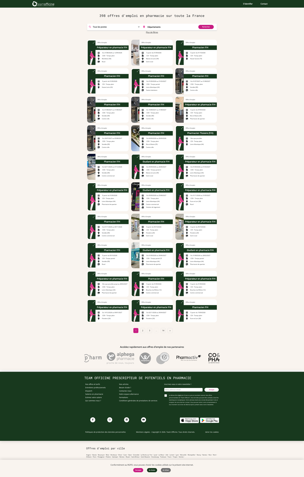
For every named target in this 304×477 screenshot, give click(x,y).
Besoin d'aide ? (125, 387)
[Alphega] (114, 358)
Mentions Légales (143, 432)
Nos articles (123, 384)
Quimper (115, 457)
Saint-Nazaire (145, 457)
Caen (125, 455)
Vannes (181, 457)
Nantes (204, 455)
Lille (167, 455)
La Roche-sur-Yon (146, 455)
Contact (264, 3)
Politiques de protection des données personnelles (105, 432)
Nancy (199, 455)
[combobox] (168, 26)
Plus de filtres (152, 32)
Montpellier (191, 455)
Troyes (175, 457)
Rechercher (206, 27)
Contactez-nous (125, 391)
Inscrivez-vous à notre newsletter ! (178, 384)
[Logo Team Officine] (46, 4)
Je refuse (166, 470)
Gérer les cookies (212, 432)
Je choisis (152, 470)
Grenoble (136, 455)
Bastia (94, 455)
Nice (210, 455)
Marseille (183, 455)
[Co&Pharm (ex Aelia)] (211, 358)
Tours (169, 457)
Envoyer (211, 390)
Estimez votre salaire (93, 397)
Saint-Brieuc (135, 457)
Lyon (177, 455)
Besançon (101, 455)
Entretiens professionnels (95, 387)
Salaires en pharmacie (94, 394)
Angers (88, 455)
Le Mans (161, 455)
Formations (123, 397)
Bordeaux (114, 455)
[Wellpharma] (138, 358)
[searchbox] (171, 27)
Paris (94, 457)
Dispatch (88, 391)
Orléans (88, 457)
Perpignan (101, 457)
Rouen (128, 457)
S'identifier (248, 3)
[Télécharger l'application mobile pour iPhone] (189, 420)
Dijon (130, 455)
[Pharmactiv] (182, 358)
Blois (107, 455)
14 (163, 330)
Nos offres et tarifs (92, 384)
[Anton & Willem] (156, 358)
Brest (120, 455)
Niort (214, 455)
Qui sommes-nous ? (93, 400)
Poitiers (108, 457)
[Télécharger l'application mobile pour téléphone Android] (210, 420)
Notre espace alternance (129, 394)
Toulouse (163, 457)
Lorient (172, 455)
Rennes (121, 457)
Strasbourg (155, 457)
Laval (155, 455)
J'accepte (138, 470)
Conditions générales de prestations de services (138, 400)
